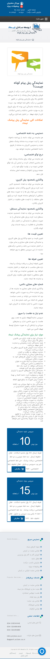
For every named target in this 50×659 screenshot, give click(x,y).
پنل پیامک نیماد (18, 121)
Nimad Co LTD (24, 649)
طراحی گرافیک (34, 609)
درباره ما (21, 12)
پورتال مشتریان (13, 3)
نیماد (32, 114)
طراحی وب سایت (33, 601)
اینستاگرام (13, 653)
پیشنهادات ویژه (13, 6)
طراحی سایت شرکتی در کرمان (28, 570)
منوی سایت (40, 19)
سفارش (17, 468)
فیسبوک (28, 653)
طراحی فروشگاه (33, 605)
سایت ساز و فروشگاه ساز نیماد (28, 589)
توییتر (21, 653)
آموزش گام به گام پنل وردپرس (28, 555)
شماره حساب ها (19, 10)
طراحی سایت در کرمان (31, 551)
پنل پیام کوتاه (34, 597)
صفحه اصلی (32, 10)
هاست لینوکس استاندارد (30, 593)
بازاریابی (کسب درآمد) (34, 12)
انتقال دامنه (35, 559)
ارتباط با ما (12, 12)
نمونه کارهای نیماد (32, 547)
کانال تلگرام (24, 656)
